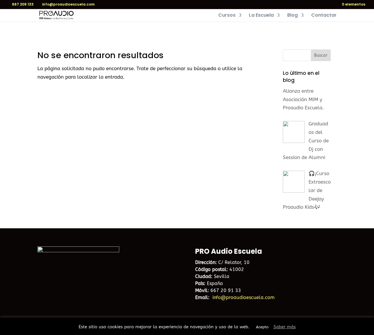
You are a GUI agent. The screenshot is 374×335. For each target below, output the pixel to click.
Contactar (324, 15)
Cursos (227, 15)
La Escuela (261, 15)
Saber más (284, 326)
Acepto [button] (262, 327)
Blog (292, 15)
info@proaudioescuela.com (243, 297)
